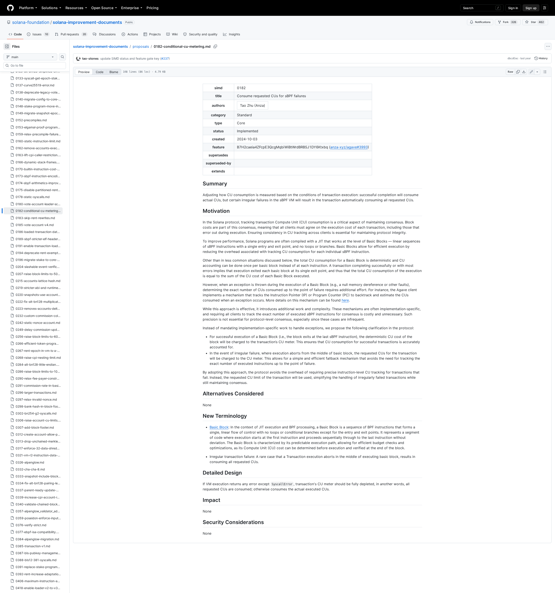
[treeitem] (33, 210)
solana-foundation (30, 22)
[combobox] (36, 65)
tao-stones (90, 58)
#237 (165, 58)
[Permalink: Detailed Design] (200, 473)
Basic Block (219, 427)
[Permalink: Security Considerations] (200, 522)
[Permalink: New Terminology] (200, 416)
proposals (141, 46)
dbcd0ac (513, 58)
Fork (509, 22)
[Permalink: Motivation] (200, 211)
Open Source (102, 8)
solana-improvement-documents (87, 22)
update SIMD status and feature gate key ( (130, 58)
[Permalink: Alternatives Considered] (200, 394)
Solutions (49, 8)
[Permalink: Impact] (200, 500)
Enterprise (130, 8)
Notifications (482, 22)
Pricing (152, 8)
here (345, 300)
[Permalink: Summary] (200, 183)
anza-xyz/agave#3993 (349, 147)
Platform (26, 8)
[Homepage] (10, 7)
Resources (74, 8)
